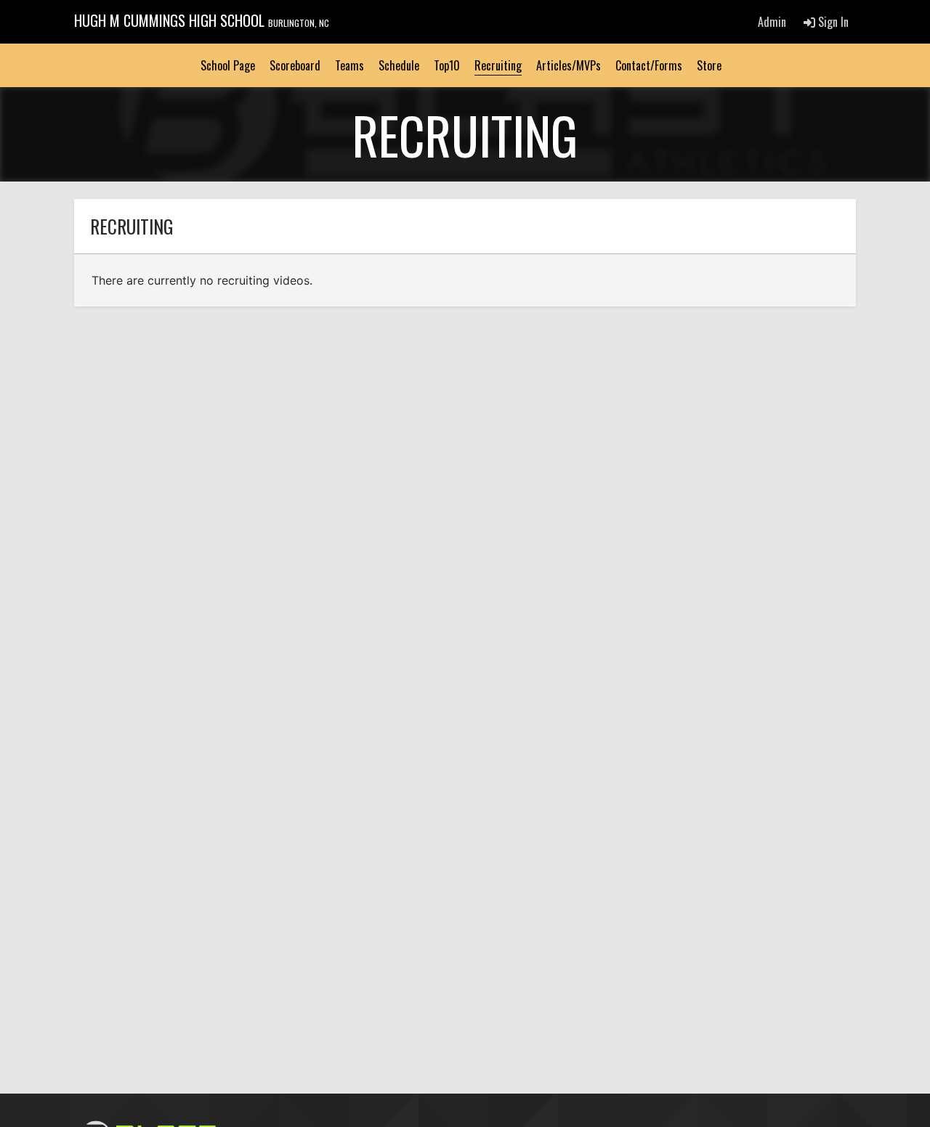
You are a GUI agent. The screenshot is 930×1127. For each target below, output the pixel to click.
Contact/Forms (648, 65)
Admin (772, 21)
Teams (349, 65)
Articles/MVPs (568, 65)
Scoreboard (295, 65)
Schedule (399, 65)
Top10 (447, 65)
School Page (228, 65)
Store (709, 65)
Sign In (832, 21)
